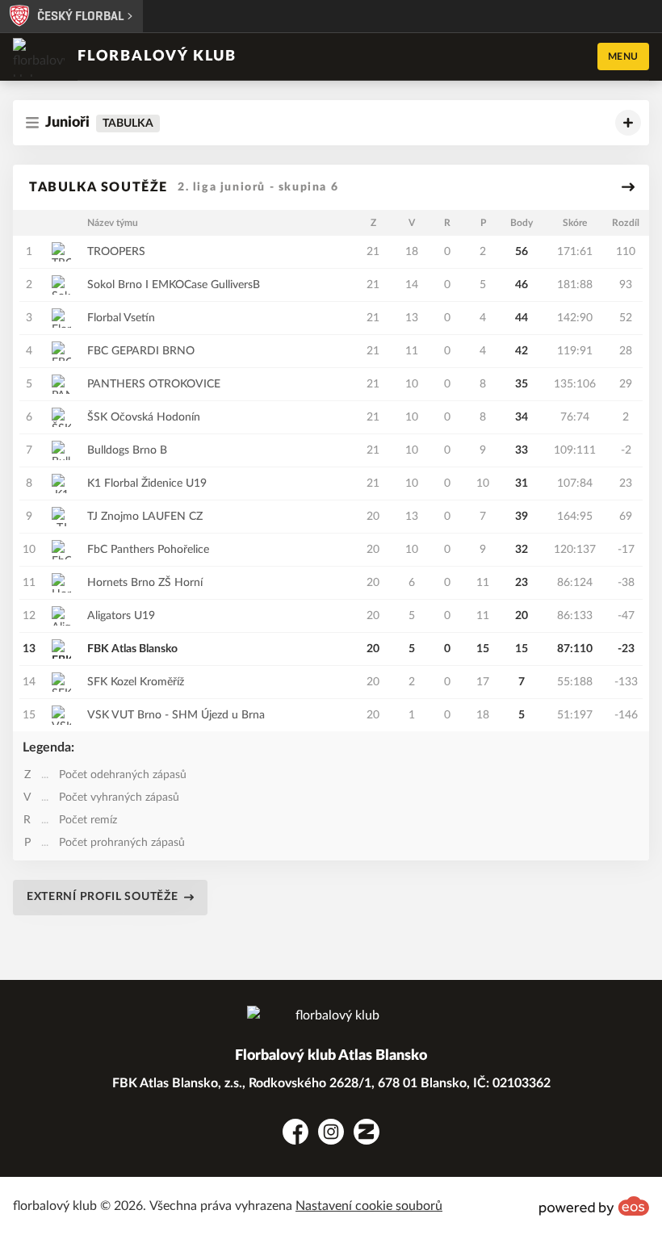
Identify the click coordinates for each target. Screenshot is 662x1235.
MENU (623, 56)
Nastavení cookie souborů (368, 1205)
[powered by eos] (594, 1206)
